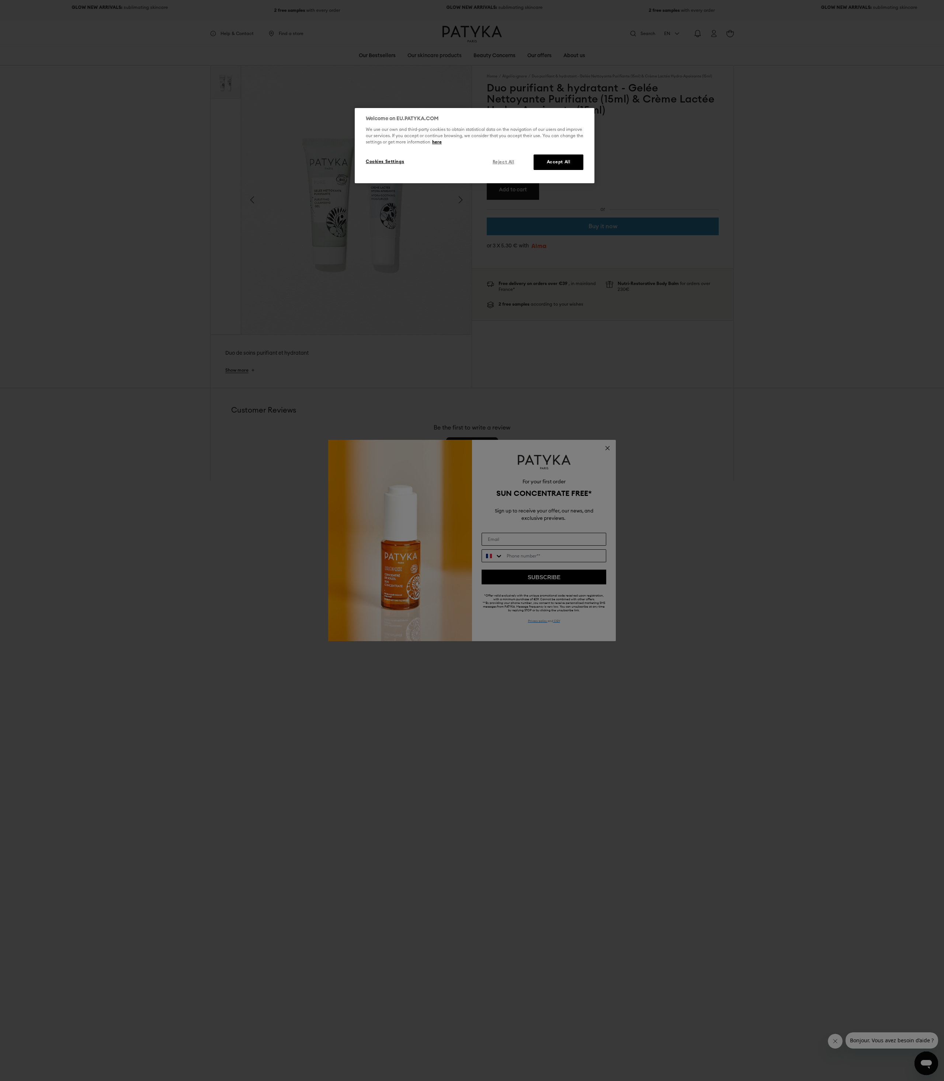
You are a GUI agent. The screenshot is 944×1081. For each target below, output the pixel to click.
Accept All (558, 162)
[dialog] (474, 145)
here (437, 142)
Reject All (503, 162)
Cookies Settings (385, 162)
